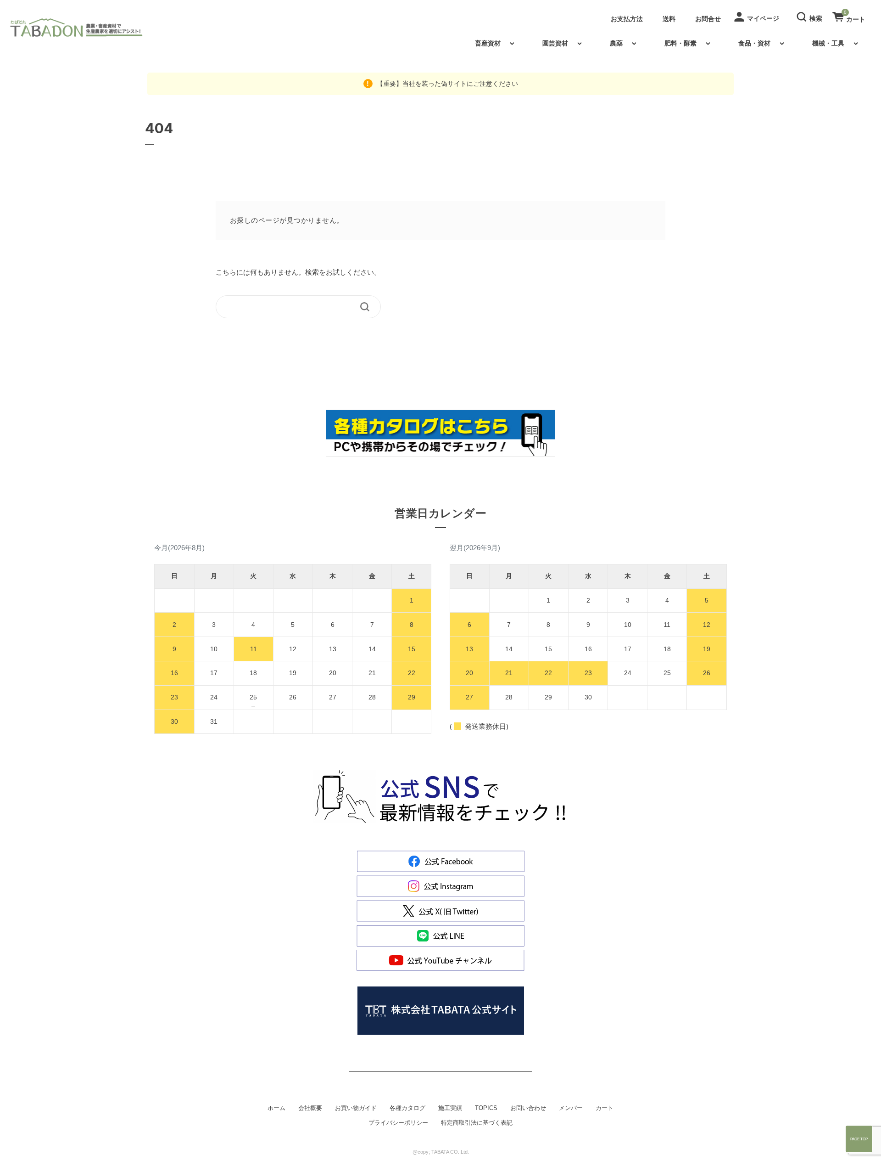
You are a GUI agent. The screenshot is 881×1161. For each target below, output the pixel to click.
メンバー (571, 1108)
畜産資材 (488, 43)
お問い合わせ (528, 1108)
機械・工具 (828, 43)
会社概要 (310, 1108)
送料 (669, 19)
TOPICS (486, 1108)
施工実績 (450, 1108)
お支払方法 (627, 19)
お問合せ (708, 19)
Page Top (859, 1139)
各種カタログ (407, 1108)
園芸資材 (555, 43)
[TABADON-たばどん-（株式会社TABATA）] (84, 27)
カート (604, 1108)
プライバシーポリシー (398, 1123)
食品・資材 (754, 43)
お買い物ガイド (356, 1108)
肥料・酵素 (680, 43)
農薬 (616, 43)
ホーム (276, 1108)
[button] (811, 16)
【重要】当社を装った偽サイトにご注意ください (446, 83)
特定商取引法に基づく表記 (477, 1123)
